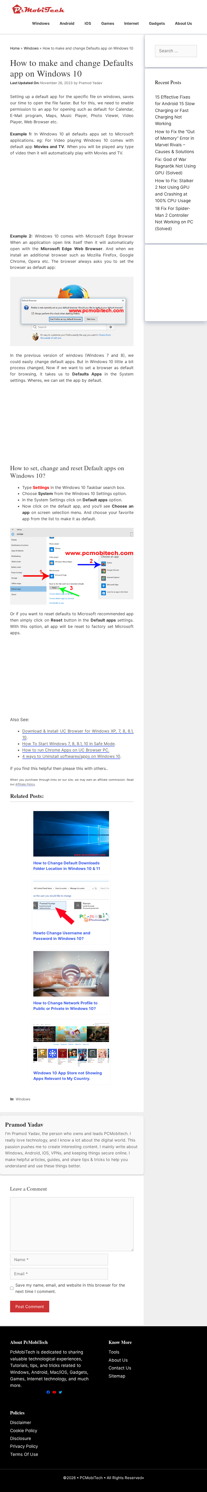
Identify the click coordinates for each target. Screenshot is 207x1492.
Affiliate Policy (25, 784)
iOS (88, 23)
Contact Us (120, 1367)
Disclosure (20, 1438)
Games (107, 23)
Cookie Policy (23, 1430)
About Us (183, 23)
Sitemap (117, 1376)
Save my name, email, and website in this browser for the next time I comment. (70, 1288)
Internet (131, 23)
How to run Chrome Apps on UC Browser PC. (65, 749)
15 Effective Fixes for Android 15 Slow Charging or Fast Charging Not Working (175, 110)
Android (67, 23)
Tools (114, 1352)
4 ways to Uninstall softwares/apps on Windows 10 (71, 756)
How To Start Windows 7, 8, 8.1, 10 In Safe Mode (68, 743)
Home (15, 48)
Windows (40, 23)
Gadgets (157, 23)
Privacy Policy (24, 1446)
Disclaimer (20, 1422)
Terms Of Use (24, 1454)
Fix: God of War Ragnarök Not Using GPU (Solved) (175, 166)
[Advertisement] (72, 193)
